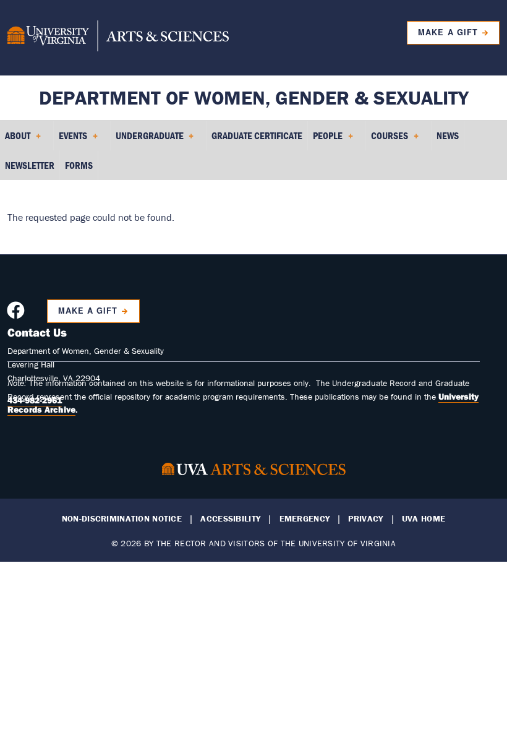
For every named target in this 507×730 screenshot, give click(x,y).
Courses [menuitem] (387, 139)
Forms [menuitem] (79, 165)
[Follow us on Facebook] (17, 313)
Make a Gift (447, 32)
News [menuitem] (448, 135)
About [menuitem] (15, 139)
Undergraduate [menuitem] (147, 139)
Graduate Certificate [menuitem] (256, 135)
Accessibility (230, 518)
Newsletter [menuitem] (29, 165)
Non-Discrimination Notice (122, 518)
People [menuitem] (325, 139)
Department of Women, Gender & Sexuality (254, 97)
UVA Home (423, 518)
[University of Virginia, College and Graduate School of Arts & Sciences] (118, 37)
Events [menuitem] (70, 139)
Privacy (365, 518)
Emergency (304, 518)
